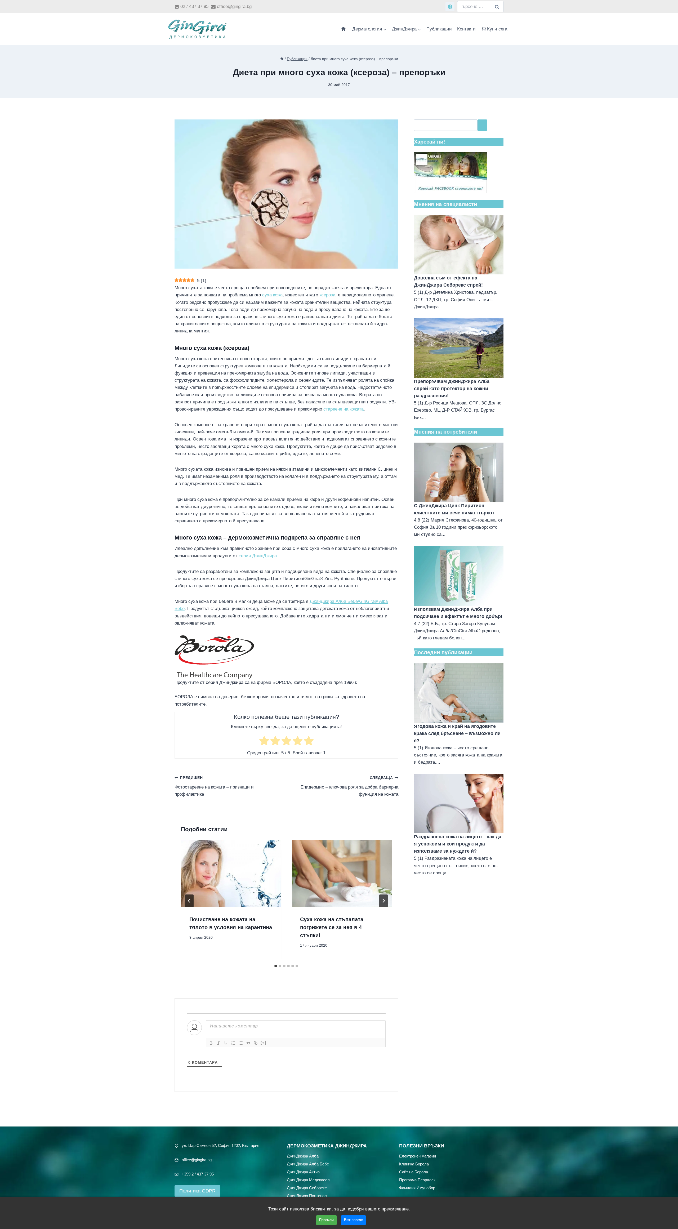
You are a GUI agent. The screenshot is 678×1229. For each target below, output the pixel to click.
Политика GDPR (197, 1191)
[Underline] (226, 1043)
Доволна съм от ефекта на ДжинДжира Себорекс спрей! (448, 281)
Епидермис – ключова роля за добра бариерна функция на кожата (349, 786)
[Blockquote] (248, 1043)
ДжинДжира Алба (303, 1156)
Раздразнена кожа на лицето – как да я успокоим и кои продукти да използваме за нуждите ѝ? (457, 844)
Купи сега (497, 29)
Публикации (439, 29)
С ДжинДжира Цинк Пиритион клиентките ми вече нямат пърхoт (454, 509)
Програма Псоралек (417, 1179)
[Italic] (218, 1043)
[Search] (482, 125)
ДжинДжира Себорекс (307, 1187)
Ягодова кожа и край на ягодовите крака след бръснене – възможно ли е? (457, 733)
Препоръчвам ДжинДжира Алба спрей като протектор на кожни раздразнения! (451, 388)
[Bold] (211, 1043)
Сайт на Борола (413, 1171)
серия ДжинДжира (257, 555)
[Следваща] (383, 900)
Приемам (326, 1220)
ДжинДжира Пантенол (307, 1195)
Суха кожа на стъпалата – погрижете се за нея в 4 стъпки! (334, 927)
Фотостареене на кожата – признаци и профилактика (214, 786)
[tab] (275, 966)
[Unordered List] (240, 1043)
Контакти (466, 29)
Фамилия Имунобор (417, 1187)
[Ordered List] (233, 1043)
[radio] (264, 742)
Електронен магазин (417, 1156)
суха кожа (272, 294)
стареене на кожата (343, 409)
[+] (263, 1043)
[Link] (255, 1043)
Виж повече (353, 1220)
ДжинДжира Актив (303, 1171)
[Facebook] (449, 6)
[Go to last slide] (189, 900)
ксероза (327, 294)
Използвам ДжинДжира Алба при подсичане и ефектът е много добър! (458, 613)
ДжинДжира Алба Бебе (308, 1163)
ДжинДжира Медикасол (308, 1179)
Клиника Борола (414, 1163)
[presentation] (231, 873)
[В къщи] (282, 59)
